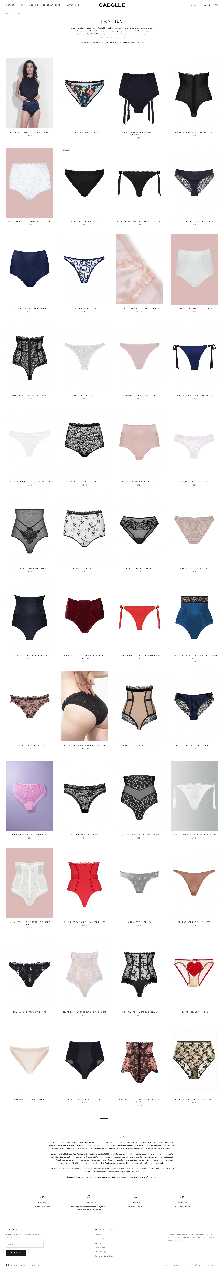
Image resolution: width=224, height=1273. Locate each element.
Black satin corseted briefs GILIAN (194, 132)
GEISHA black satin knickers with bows (139, 221)
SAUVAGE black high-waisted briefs (139, 835)
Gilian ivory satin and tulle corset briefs (29, 923)
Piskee (214, 1265)
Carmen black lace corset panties (29, 395)
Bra (21, 5)
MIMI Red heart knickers (194, 1012)
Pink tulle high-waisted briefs (29, 835)
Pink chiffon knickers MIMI (30, 746)
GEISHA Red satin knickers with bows (139, 656)
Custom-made (73, 5)
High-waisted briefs (127, 42)
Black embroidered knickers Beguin (194, 1099)
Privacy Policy (100, 1251)
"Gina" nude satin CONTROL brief (139, 482)
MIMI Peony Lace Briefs (84, 395)
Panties (19, 14)
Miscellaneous (51, 5)
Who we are (100, 1243)
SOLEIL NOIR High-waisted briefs (30, 568)
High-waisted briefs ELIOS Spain (139, 1012)
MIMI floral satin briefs (84, 132)
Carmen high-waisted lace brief (84, 482)
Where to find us (102, 1239)
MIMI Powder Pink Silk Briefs (30, 1099)
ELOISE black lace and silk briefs (194, 221)
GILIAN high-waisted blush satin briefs (84, 1012)
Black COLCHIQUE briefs (139, 568)
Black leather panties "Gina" (84, 1099)
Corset (10, 5)
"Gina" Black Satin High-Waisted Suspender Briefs (139, 133)
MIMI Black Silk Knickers (84, 221)
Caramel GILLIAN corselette (139, 746)
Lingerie (33, 5)
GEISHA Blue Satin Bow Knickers (194, 395)
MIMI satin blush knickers (194, 568)
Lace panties (99, 42)
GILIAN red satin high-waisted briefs (84, 922)
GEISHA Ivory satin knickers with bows (194, 835)
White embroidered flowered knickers (30, 221)
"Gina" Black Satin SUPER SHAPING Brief (29, 132)
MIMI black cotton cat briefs (29, 1012)
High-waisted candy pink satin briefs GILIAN (139, 1100)
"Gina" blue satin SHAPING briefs (30, 309)
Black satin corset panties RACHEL (29, 656)
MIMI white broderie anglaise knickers (30, 482)
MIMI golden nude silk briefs (194, 922)
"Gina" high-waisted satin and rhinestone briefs (194, 657)
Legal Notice (100, 1247)
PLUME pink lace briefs (194, 482)
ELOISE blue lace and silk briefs (194, 746)
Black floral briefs (84, 568)
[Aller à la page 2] (120, 1116)
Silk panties (110, 42)
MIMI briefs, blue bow (84, 309)
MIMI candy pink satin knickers (139, 395)
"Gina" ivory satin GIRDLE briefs (194, 309)
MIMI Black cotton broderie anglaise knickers (85, 747)
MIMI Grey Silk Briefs (139, 922)
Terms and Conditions (104, 1256)
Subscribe (16, 1253)
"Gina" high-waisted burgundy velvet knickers (85, 657)
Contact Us (99, 1234)
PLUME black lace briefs (84, 835)
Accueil (9, 14)
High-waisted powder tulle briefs (139, 309)
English (193, 5)
